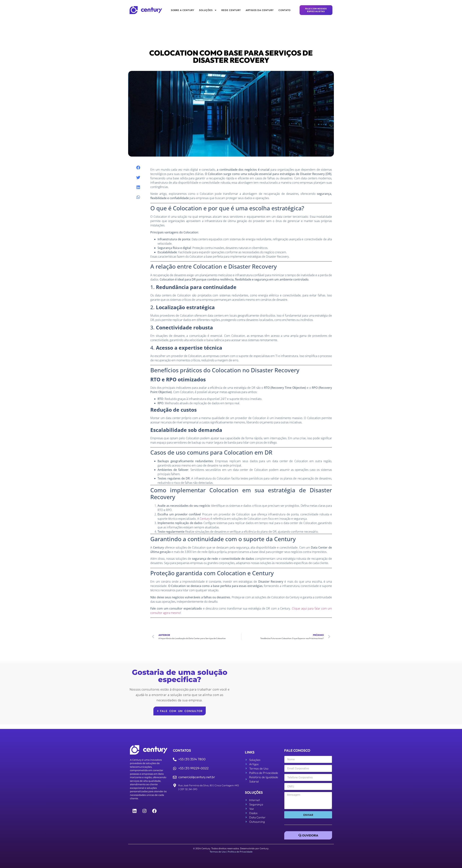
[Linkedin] (134, 811)
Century (205, 519)
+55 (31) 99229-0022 (193, 768)
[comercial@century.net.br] (174, 777)
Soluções (206, 10)
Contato (284, 10)
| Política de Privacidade (239, 851)
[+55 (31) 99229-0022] (174, 768)
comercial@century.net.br (196, 777)
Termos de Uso (218, 851)
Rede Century (231, 10)
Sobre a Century (182, 10)
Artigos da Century (260, 10)
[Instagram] (144, 811)
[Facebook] (154, 811)
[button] (138, 168)
